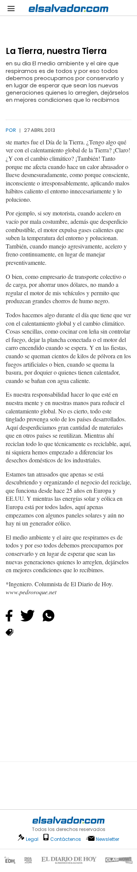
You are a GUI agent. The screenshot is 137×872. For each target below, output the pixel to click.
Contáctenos (65, 839)
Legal (32, 839)
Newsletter (107, 839)
